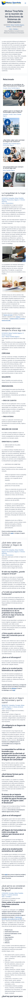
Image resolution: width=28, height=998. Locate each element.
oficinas (18, 316)
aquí (12, 533)
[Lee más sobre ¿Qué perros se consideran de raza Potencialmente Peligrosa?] (14, 98)
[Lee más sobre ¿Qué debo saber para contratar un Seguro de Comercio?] (14, 154)
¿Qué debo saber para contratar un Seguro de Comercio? (14, 140)
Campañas (5, 114)
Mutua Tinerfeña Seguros (17, 25)
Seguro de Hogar (8, 315)
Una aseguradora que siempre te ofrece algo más (13, 167)
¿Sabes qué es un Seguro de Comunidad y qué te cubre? (12, 111)
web (14, 690)
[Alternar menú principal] (25, 3)
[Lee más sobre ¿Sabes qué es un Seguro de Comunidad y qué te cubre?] (11, 126)
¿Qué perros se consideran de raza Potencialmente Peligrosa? (14, 85)
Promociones (6, 145)
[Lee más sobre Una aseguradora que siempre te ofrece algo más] (14, 179)
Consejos (5, 88)
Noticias (8, 26)
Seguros (12, 145)
